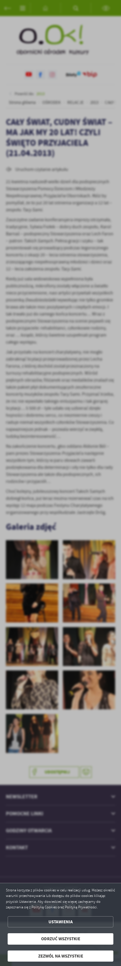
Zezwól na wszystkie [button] (60, 956)
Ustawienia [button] (60, 922)
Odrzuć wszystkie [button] (60, 939)
